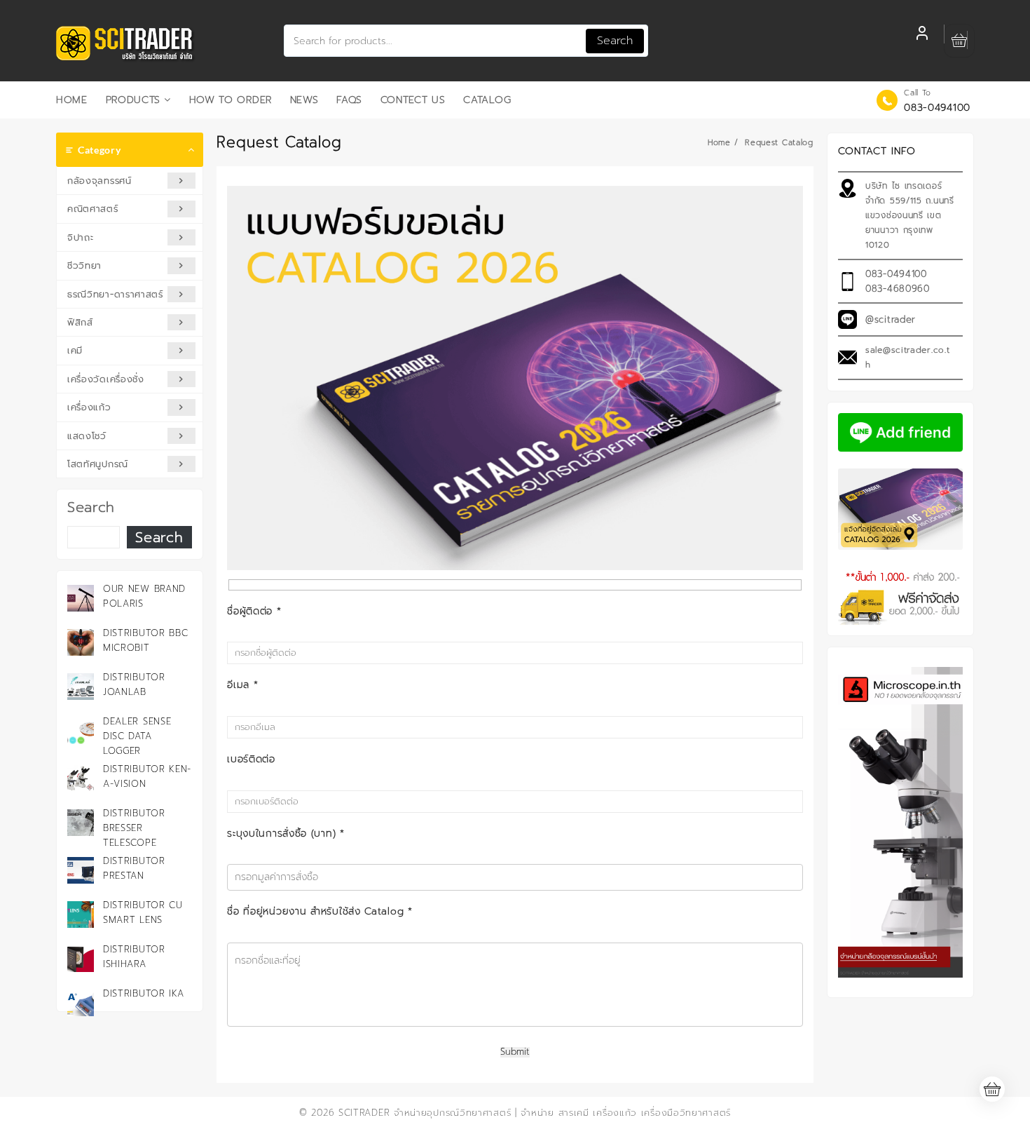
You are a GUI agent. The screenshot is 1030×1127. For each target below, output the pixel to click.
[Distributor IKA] (80, 1003)
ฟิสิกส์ (80, 322)
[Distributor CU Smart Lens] (80, 914)
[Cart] (959, 41)
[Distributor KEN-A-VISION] (80, 778)
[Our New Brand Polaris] (80, 598)
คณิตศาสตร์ (92, 208)
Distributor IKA (143, 993)
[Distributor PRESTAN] (80, 870)
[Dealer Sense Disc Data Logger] (80, 730)
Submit (515, 1052)
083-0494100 (937, 107)
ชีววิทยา (84, 265)
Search (615, 40)
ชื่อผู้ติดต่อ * (254, 611)
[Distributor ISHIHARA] (80, 958)
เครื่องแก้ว (89, 407)
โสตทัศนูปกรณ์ (97, 464)
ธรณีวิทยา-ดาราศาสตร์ (115, 294)
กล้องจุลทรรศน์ (99, 180)
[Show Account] (922, 35)
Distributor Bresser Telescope (134, 828)
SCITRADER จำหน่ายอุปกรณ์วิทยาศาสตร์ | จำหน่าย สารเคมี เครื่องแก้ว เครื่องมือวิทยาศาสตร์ (534, 1112)
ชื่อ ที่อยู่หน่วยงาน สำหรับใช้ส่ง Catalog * (319, 911)
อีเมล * (242, 684)
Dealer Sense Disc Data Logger (137, 736)
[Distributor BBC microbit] (80, 642)
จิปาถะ (80, 237)
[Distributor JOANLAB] (80, 686)
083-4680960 (897, 288)
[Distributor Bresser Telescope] (80, 822)
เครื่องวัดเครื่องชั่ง (105, 379)
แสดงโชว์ (87, 436)
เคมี (75, 350)
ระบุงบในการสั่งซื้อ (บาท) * (285, 833)
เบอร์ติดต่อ (251, 759)
